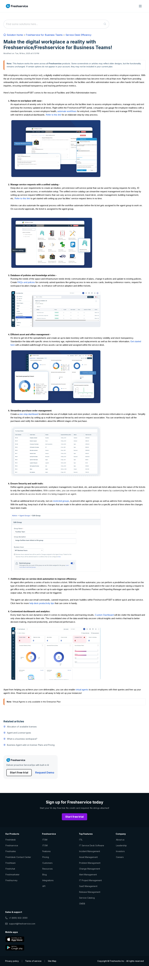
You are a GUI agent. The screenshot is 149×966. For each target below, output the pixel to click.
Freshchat (10, 868)
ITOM (45, 845)
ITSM (44, 839)
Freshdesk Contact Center (18, 857)
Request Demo (44, 772)
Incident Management (89, 851)
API (43, 886)
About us (120, 839)
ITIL (81, 839)
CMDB (82, 903)
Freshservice (12, 845)
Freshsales (11, 851)
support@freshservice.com (22, 923)
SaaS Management (88, 886)
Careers (120, 857)
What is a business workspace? (22, 739)
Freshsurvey (11, 880)
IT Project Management (90, 880)
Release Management (89, 892)
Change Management (89, 868)
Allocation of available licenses (22, 726)
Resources (47, 868)
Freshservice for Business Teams (44, 34)
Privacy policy (12, 961)
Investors (120, 851)
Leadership (121, 845)
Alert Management (88, 874)
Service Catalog (87, 898)
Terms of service (33, 961)
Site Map (52, 961)
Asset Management (88, 857)
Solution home (14, 34)
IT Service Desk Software (91, 845)
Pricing (45, 857)
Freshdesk (11, 839)
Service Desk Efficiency (78, 34)
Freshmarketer (13, 874)
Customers (47, 863)
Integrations (48, 880)
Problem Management (89, 863)
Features (46, 851)
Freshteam (11, 863)
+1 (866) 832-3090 (18, 918)
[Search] (105, 24)
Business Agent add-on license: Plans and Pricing (31, 745)
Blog (44, 874)
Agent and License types (19, 732)
